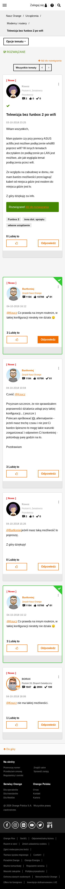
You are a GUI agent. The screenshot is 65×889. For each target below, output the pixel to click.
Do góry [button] (10, 749)
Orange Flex (9, 838)
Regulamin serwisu (35, 866)
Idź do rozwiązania (51, 60)
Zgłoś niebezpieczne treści (16, 849)
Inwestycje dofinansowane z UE (42, 882)
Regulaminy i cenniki (13, 775)
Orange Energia (32, 860)
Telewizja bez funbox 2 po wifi (31, 114)
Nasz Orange (13, 15)
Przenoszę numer (11, 767)
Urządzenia (31, 15)
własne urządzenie (19, 225)
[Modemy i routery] (26, 67)
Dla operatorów (10, 790)
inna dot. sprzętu (34, 219)
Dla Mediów (9, 797)
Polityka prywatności (35, 871)
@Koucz (12, 312)
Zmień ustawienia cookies (34, 844)
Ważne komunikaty (12, 866)
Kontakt (36, 793)
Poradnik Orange (11, 860)
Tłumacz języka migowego (15, 855)
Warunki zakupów (11, 871)
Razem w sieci (10, 844)
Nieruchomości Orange (46, 877)
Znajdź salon (40, 767)
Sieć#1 (23, 838)
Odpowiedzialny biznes (43, 838)
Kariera (36, 797)
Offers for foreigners (12, 882)
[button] (58, 84)
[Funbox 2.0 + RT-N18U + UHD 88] (48, 67)
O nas (36, 790)
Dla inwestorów (10, 793)
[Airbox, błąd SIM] (42, 67)
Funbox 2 (13, 219)
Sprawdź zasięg (41, 771)
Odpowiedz (48, 243)
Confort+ (37, 855)
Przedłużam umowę (12, 771)
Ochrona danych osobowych (16, 877)
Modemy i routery (17, 23)
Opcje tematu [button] (15, 41)
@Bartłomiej (13, 530)
